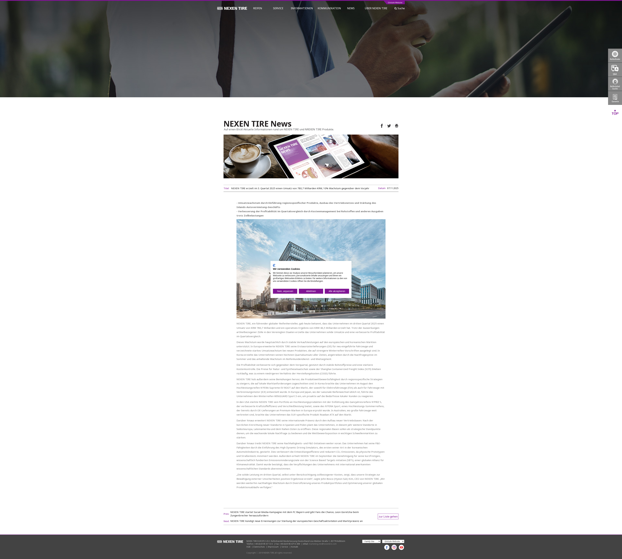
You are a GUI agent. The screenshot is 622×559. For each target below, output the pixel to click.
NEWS (352, 8)
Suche (401, 8)
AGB (248, 546)
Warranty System (615, 98)
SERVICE (278, 8)
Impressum (273, 546)
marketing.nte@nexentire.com (323, 543)
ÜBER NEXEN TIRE (376, 8)
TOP (615, 112)
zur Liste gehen (388, 516)
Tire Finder (615, 56)
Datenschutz (259, 546)
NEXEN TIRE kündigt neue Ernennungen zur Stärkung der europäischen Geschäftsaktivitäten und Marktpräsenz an (296, 521)
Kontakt (294, 546)
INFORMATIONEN (302, 8)
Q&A (615, 70)
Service (285, 546)
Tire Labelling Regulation (615, 84)
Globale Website (395, 3)
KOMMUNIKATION (329, 8)
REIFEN (257, 8)
